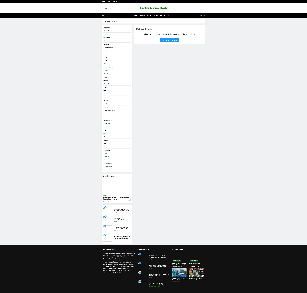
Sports (106, 143)
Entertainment (108, 77)
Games (106, 100)
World (105, 170)
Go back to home (169, 40)
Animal (106, 34)
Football (106, 94)
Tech (105, 147)
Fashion (142, 15)
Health (106, 103)
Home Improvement (109, 110)
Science (149, 15)
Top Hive (106, 156)
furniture (106, 97)
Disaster (106, 70)
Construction (107, 54)
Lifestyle (106, 117)
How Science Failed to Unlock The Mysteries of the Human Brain (122, 220)
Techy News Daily (153, 8)
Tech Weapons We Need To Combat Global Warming (122, 237)
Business (106, 44)
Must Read (107, 123)
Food (105, 90)
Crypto (106, 60)
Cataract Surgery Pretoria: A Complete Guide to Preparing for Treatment (179, 280)
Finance (106, 87)
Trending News (108, 163)
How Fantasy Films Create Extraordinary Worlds (195, 279)
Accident (106, 31)
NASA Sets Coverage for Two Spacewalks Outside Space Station (116, 198)
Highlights (106, 107)
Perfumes (106, 130)
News (105, 127)
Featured (106, 84)
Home (135, 15)
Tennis (106, 153)
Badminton (107, 41)
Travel (105, 160)
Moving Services (108, 120)
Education (106, 74)
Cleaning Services (109, 47)
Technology (158, 15)
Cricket (106, 57)
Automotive (107, 37)
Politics (166, 15)
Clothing (106, 50)
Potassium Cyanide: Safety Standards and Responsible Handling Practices (179, 265)
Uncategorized (108, 166)
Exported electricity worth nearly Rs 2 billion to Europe (122, 228)
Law (105, 113)
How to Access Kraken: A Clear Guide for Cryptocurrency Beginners (195, 265)
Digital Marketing (108, 67)
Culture (106, 64)
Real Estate (107, 137)
